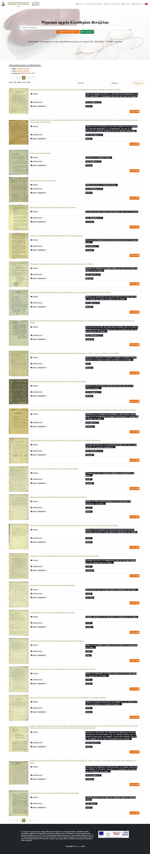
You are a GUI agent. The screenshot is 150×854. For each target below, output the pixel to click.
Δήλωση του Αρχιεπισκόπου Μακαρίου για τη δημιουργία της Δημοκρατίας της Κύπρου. (58, 497)
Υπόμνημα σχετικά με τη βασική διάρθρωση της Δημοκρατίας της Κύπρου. (54, 469)
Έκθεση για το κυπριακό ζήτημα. (40, 153)
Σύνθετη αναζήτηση (113, 4)
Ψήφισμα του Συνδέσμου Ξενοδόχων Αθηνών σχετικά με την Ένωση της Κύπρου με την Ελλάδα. (62, 264)
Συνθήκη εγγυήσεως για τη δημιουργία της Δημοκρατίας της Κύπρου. (52, 612)
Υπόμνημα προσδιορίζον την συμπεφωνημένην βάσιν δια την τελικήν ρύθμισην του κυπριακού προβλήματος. (65, 440)
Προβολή (134, 111)
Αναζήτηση (88, 32)
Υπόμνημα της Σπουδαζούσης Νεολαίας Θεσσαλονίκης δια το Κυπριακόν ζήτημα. (56, 235)
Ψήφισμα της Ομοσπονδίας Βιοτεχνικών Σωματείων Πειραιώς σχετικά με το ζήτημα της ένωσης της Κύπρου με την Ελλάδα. (70, 292)
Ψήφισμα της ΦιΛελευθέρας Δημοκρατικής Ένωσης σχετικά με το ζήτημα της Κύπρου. (58, 381)
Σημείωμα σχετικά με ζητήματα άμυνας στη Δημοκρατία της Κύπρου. (52, 585)
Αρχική (80, 4)
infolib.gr (78, 846)
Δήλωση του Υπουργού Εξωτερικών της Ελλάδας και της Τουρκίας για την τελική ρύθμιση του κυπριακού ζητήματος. (68, 697)
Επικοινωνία (138, 4)
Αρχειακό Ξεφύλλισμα (94, 4)
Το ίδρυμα (127, 4)
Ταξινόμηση (138, 83)
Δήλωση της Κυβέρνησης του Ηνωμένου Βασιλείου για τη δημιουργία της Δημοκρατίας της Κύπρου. (63, 669)
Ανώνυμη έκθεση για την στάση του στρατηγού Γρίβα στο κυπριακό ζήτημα (54, 793)
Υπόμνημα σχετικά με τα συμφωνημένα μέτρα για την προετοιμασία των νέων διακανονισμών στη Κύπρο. (64, 556)
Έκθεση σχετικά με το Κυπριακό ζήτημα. (43, 180)
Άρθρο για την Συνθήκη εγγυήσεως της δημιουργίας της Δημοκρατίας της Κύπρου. (56, 641)
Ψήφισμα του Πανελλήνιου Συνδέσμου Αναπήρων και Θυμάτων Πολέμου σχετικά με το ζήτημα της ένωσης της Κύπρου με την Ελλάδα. (74, 353)
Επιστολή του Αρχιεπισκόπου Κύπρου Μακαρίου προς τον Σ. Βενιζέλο (53, 207)
